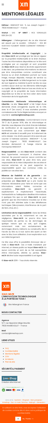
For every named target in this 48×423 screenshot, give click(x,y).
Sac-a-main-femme (19, 402)
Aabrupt (32, 402)
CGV (7, 356)
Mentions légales (12, 353)
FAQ (7, 348)
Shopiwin (25, 400)
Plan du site (10, 362)
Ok (18, 419)
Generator (41, 402)
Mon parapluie (36, 400)
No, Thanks (27, 419)
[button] (3, 4)
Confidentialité (11, 351)
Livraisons (9, 359)
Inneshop (5, 402)
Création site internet (11, 382)
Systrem (18, 400)
